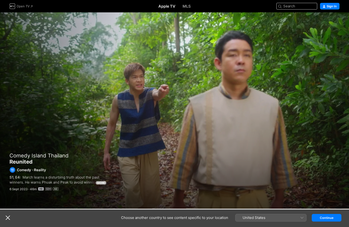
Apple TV (166, 6)
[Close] (8, 218)
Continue (327, 218)
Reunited (174, 110)
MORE (101, 182)
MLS (187, 6)
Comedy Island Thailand (39, 155)
